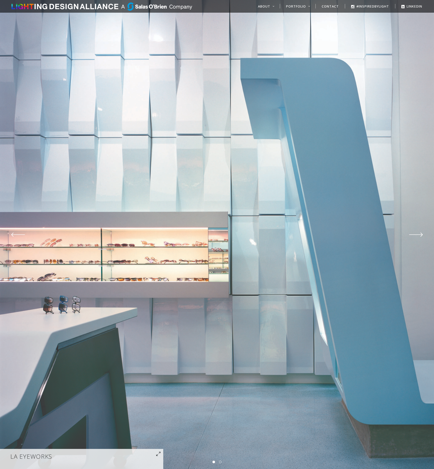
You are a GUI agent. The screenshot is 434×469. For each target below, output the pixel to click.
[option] (217, 234)
